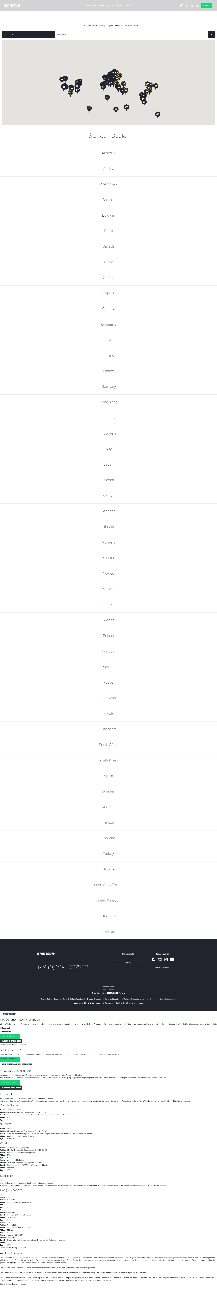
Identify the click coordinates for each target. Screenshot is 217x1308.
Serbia (108, 713)
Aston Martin (91, 26)
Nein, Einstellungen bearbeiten (17, 1064)
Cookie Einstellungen (167, 999)
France (108, 371)
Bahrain (109, 199)
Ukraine (108, 869)
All (83, 26)
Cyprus (108, 293)
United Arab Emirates (108, 885)
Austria (108, 168)
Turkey (108, 853)
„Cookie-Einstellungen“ (160, 1278)
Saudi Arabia (108, 698)
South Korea (108, 760)
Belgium (108, 215)
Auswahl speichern (11, 1041)
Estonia (108, 340)
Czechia (108, 308)
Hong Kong (108, 402)
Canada (108, 246)
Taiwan (108, 822)
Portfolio (91, 6)
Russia (108, 682)
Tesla (136, 26)
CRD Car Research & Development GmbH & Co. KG (27, 1112)
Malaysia (108, 542)
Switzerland (108, 807)
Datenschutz (212, 1024)
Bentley (102, 26)
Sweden (108, 791)
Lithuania (108, 526)
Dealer (110, 6)
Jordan (108, 480)
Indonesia (108, 433)
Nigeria (108, 620)
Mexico (108, 573)
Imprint (154, 999)
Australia (108, 153)
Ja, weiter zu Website (8, 1058)
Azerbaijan (108, 184)
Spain (108, 776)
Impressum (22, 1044)
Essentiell (6, 1028)
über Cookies (170, 1024)
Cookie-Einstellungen (187, 1024)
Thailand (108, 838)
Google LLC (11, 1200)
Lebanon (108, 511)
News (101, 6)
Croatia (108, 277)
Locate (10, 34)
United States (108, 916)
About (119, 6)
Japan (108, 464)
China (108, 262)
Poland (108, 635)
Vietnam (108, 931)
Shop (127, 6)
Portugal (108, 651)
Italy (108, 449)
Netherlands (108, 604)
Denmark (108, 324)
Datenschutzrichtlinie (15, 1280)
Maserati (128, 26)
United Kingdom (108, 900)
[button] (70, 93)
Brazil (108, 231)
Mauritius (108, 558)
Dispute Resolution (94, 999)
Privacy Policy (46, 999)
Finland (108, 355)
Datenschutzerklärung (8, 1044)
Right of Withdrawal (77, 999)
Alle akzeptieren (9, 1036)
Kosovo (109, 495)
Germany (108, 386)
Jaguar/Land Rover (115, 26)
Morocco (108, 589)
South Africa (108, 744)
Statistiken (6, 1032)
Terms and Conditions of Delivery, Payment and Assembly (127, 999)
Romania (108, 667)
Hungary (108, 417)
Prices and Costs (60, 999)
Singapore (108, 729)
